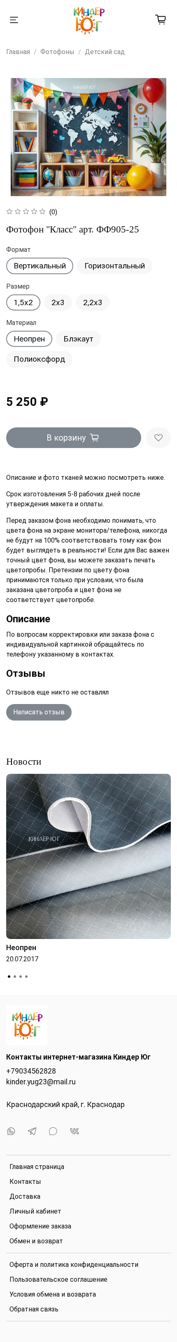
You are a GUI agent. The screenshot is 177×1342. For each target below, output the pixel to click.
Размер (18, 286)
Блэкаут (78, 339)
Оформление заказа (40, 1226)
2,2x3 (92, 302)
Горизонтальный (114, 265)
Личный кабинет (35, 1211)
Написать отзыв (39, 712)
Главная (18, 52)
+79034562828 (31, 1071)
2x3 (58, 302)
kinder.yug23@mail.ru (41, 1082)
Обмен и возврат (36, 1241)
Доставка (24, 1196)
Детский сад (105, 52)
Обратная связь (33, 1309)
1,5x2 (23, 302)
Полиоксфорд (39, 359)
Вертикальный (40, 265)
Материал (21, 323)
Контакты (25, 1182)
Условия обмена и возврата (52, 1294)
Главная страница (36, 1167)
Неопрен (29, 339)
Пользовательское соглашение (58, 1279)
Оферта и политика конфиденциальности (73, 1264)
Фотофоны (57, 52)
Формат (18, 250)
